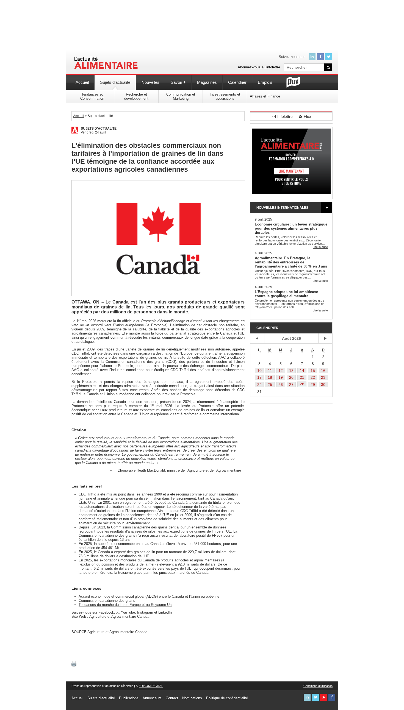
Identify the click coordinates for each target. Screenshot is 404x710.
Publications (129, 698)
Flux (307, 116)
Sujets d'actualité (99, 128)
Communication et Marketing (180, 96)
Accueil (82, 82)
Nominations (192, 698)
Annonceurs (152, 698)
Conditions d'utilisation (318, 685)
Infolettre (285, 116)
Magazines (207, 82)
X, (118, 612)
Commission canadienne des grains (107, 600)
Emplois (265, 82)
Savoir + (178, 82)
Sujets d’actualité (115, 82)
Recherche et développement (136, 96)
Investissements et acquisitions (225, 96)
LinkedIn (165, 612)
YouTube (128, 612)
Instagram (145, 612)
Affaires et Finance (265, 96)
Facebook (106, 612)
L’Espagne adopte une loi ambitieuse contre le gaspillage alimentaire (286, 294)
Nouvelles (150, 82)
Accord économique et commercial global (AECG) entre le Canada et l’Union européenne (149, 596)
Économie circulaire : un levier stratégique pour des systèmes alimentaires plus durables (291, 228)
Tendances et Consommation (92, 96)
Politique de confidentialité (227, 698)
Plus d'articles (326, 207)
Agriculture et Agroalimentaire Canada (119, 616)
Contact (172, 698)
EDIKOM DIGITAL (151, 685)
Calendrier (237, 82)
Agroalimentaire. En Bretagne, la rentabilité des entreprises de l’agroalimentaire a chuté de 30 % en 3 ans (291, 262)
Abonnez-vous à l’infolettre (259, 67)
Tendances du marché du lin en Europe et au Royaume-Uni (125, 605)
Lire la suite (320, 247)
